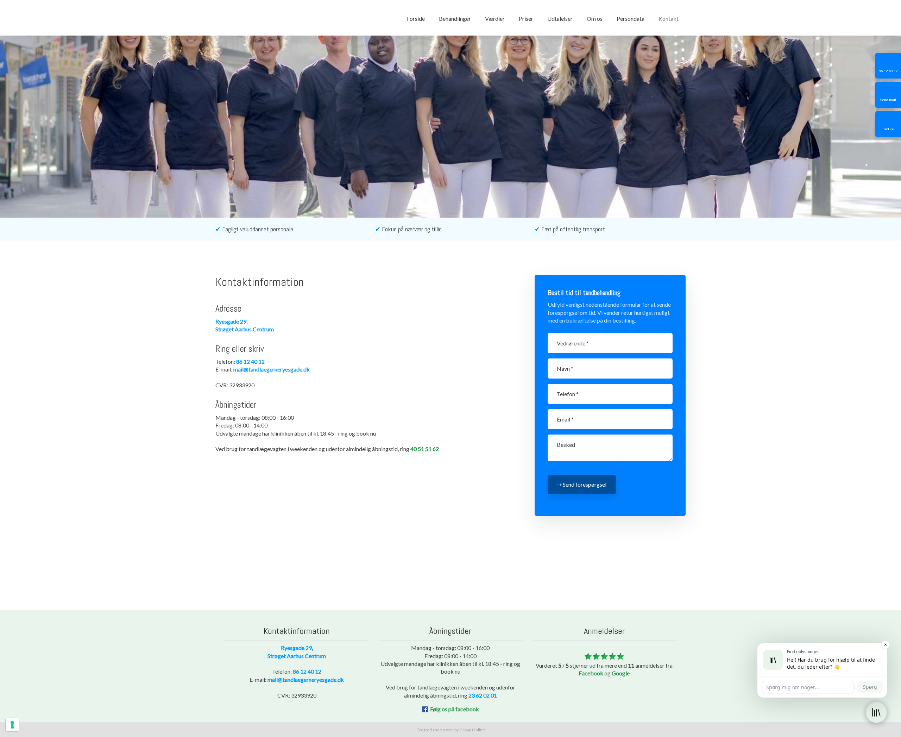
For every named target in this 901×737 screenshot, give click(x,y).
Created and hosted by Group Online (450, 729)
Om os (595, 18)
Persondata (630, 18)
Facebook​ (591, 673)
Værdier (495, 18)
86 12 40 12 (250, 361)
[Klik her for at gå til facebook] (425, 709)
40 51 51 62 (424, 448)
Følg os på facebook (454, 709)
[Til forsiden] (241, 17)
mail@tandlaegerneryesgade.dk (271, 369)
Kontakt (669, 18)
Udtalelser (560, 18)
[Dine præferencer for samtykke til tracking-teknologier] (12, 724)
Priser (526, 18)
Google (621, 673)
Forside (416, 18)
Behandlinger (455, 18)
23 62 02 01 (482, 695)
